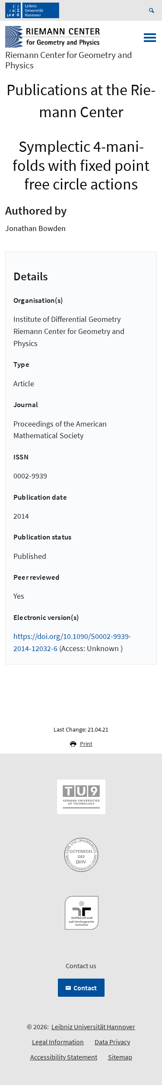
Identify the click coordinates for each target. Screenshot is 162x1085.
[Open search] (153, 10)
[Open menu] (150, 40)
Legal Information (58, 1041)
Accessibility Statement (63, 1057)
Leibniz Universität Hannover (93, 1026)
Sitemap (120, 1057)
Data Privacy (112, 1041)
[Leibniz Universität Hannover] (32, 10)
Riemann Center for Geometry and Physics (68, 60)
